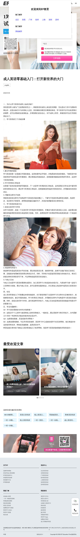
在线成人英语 (7, 496)
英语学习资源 (7, 512)
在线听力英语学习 (46, 503)
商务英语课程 (7, 503)
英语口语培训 (25, 415)
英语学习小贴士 (7, 510)
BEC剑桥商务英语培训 (10, 415)
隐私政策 (59, 48)
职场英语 (43, 508)
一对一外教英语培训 (10, 420)
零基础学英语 (44, 515)
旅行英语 (43, 512)
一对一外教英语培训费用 (10, 425)
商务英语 (43, 505)
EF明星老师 (6, 482)
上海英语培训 (44, 480)
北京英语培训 (44, 471)
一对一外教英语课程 (9, 498)
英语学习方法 (44, 496)
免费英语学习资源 (8, 508)
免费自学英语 (44, 519)
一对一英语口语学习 (40, 420)
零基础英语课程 (7, 501)
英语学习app (44, 517)
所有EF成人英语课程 (9, 473)
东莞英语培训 (44, 473)
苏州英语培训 (44, 484)
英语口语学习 (44, 498)
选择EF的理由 (7, 471)
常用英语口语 (44, 501)
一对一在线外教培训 (55, 420)
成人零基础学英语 (46, 521)
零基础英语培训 (55, 415)
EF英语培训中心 (7, 475)
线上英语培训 (25, 420)
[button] (76, 373)
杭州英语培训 (44, 477)
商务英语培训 (70, 415)
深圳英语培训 (44, 482)
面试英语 (43, 510)
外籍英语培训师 (7, 477)
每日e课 (5, 515)
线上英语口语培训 (40, 415)
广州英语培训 (44, 475)
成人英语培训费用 (70, 420)
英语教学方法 (7, 480)
